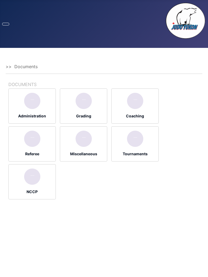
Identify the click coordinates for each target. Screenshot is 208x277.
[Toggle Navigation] (5, 24)
